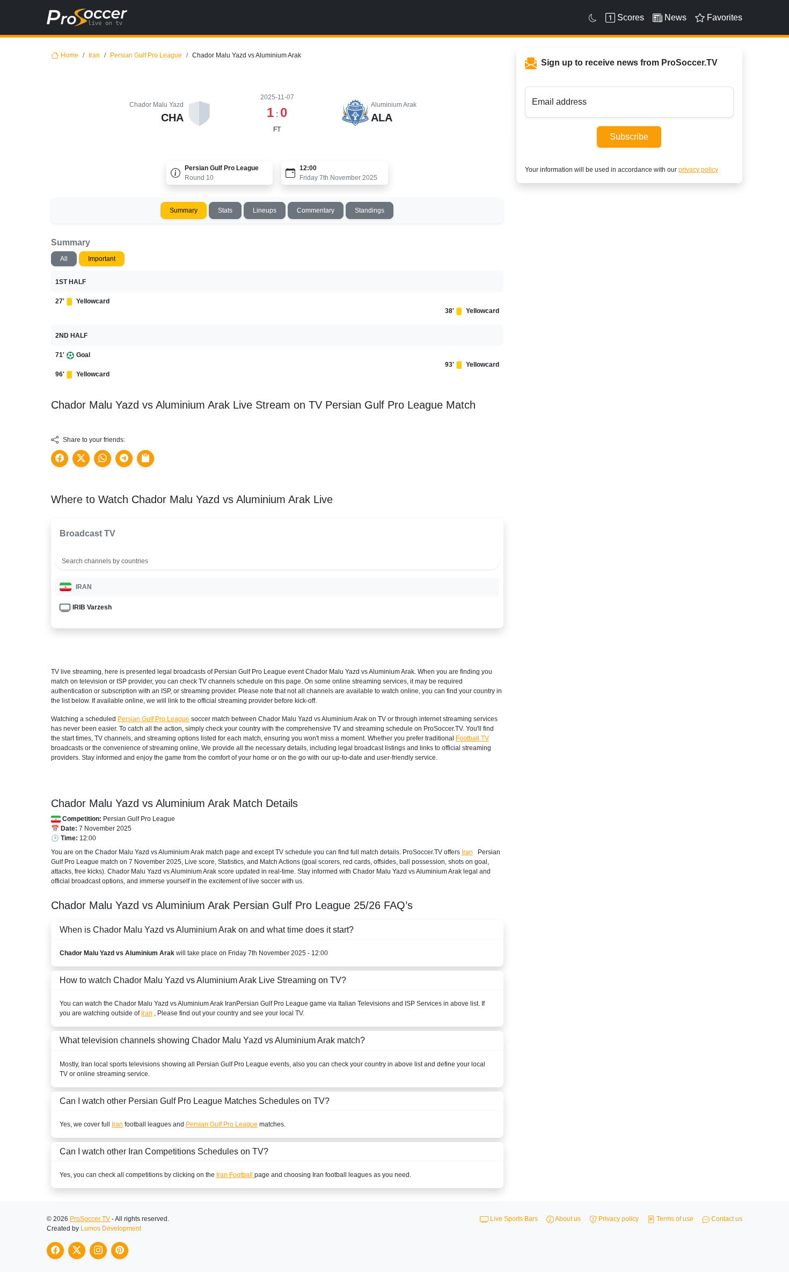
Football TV (472, 738)
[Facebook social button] (59, 458)
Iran (94, 55)
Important (101, 259)
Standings (369, 210)
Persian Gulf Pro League (146, 55)
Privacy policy (618, 1219)
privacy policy (698, 169)
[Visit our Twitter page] (76, 1250)
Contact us (726, 1219)
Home (69, 55)
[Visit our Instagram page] (98, 1250)
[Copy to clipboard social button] (145, 458)
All (64, 259)
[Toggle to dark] (593, 17)
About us (567, 1219)
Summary (184, 210)
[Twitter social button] (81, 458)
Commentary (315, 210)
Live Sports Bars (513, 1219)
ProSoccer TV (90, 1219)
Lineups (264, 210)
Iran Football (235, 1175)
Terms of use (674, 1219)
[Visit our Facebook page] (55, 1250)
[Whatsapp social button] (102, 458)
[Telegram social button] (124, 458)
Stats (225, 210)
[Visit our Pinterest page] (119, 1250)
